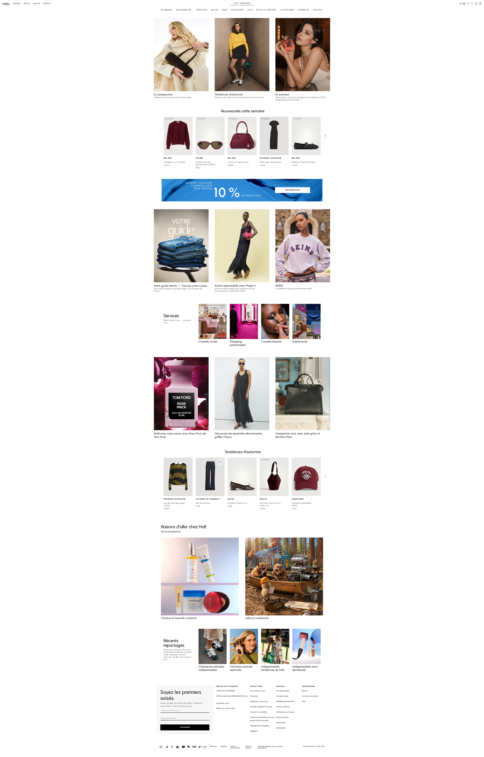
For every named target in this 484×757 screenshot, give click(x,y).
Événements (281, 723)
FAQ (303, 701)
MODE (225, 10)
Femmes (6, 4)
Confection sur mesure (285, 712)
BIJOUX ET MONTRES (266, 10)
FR (464, 4)
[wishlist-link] (472, 4)
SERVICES (317, 10)
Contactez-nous (222, 703)
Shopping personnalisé (285, 701)
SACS (250, 10)
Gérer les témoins (248, 747)
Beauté (27, 4)
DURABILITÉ (303, 10)
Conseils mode (282, 696)
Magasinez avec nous (259, 701)
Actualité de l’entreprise (259, 726)
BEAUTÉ (214, 10)
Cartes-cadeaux (283, 707)
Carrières (254, 696)
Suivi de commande (310, 696)
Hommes (17, 4)
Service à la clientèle (258, 712)
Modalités (223, 746)
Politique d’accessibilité (235, 747)
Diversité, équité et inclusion (261, 707)
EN (461, 4)
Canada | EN (204, 747)
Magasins (254, 731)
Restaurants (280, 728)
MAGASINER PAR (183, 10)
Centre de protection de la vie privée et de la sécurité (262, 719)
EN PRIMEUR (166, 10)
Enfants (47, 4)
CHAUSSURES (237, 10)
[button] (325, 137)
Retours (305, 691)
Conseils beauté (282, 691)
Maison (36, 4)
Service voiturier (282, 717)
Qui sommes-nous (257, 691)
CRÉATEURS (201, 10)
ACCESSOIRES (287, 10)
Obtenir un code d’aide (225, 708)
